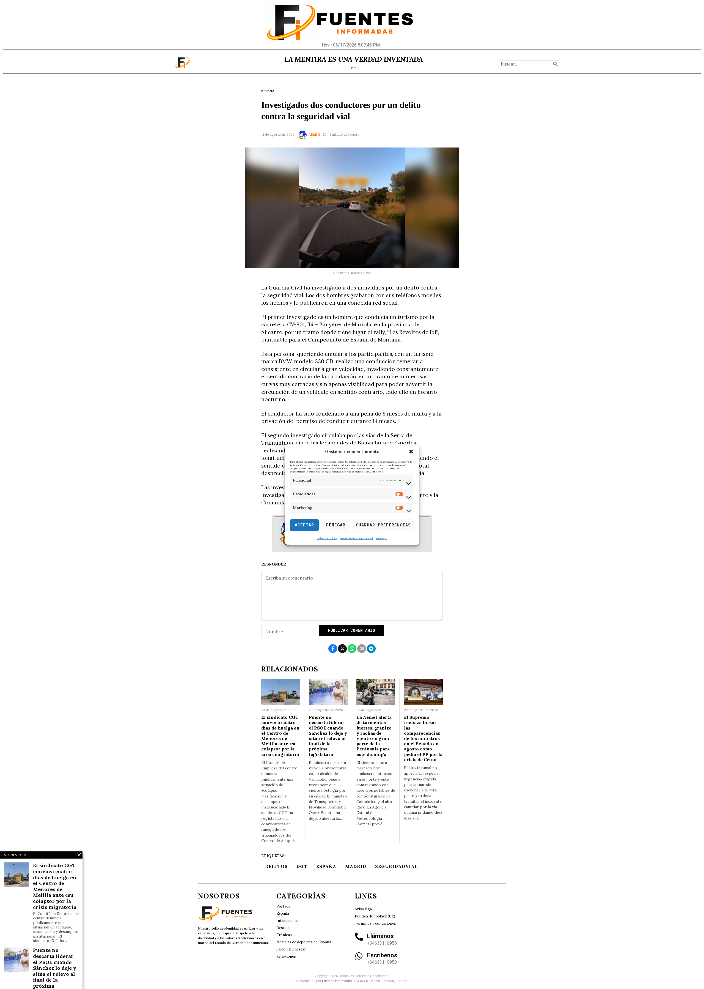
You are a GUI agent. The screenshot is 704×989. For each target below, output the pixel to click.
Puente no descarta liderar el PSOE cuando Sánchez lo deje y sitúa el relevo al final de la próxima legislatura (328, 736)
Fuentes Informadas (337, 981)
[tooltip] (332, 648)
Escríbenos (382, 955)
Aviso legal (381, 538)
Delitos (276, 866)
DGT (301, 866)
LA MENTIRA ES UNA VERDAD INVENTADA (353, 59)
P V (353, 67)
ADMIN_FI (317, 134)
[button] (411, 451)
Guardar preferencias (383, 525)
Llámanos (380, 936)
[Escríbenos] (359, 956)
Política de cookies (327, 538)
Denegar (335, 525)
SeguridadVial (396, 866)
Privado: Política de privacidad (356, 538)
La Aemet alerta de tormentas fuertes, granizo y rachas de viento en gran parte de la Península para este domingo (374, 736)
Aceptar (304, 525)
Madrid (355, 866)
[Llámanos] (359, 937)
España (267, 91)
